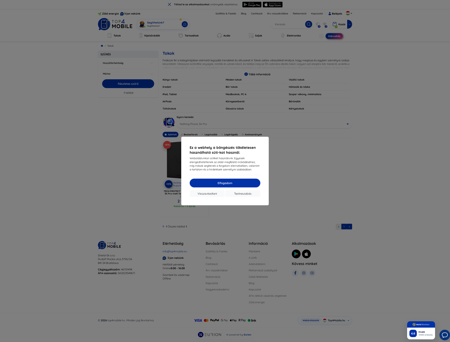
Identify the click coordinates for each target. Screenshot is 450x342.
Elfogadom (225, 183)
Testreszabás (243, 193)
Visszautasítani (207, 193)
